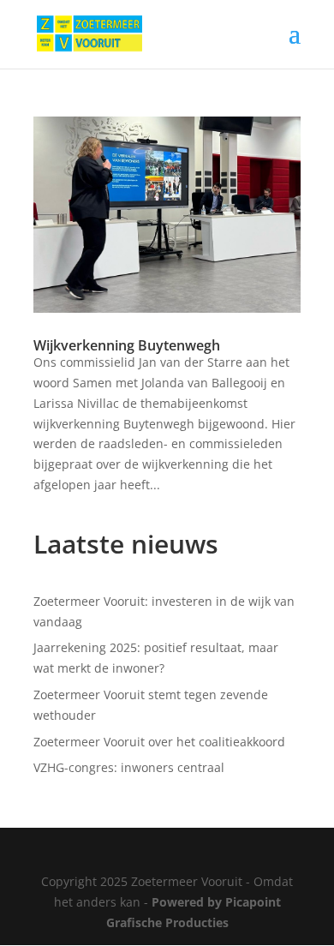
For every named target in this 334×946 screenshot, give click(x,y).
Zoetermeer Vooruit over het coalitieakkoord (159, 741)
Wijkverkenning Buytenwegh (126, 345)
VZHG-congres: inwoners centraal (128, 767)
